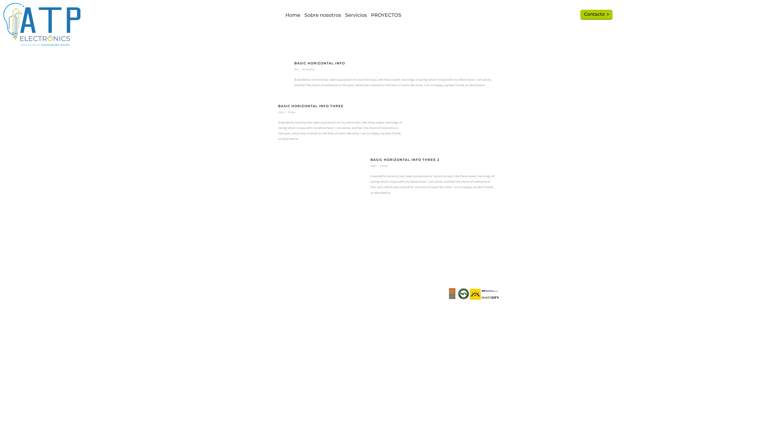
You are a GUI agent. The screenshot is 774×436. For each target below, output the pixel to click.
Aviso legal (422, 266)
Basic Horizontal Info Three (311, 106)
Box (296, 69)
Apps (281, 112)
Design (292, 112)
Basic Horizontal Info (319, 63)
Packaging (308, 69)
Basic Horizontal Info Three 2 (404, 160)
